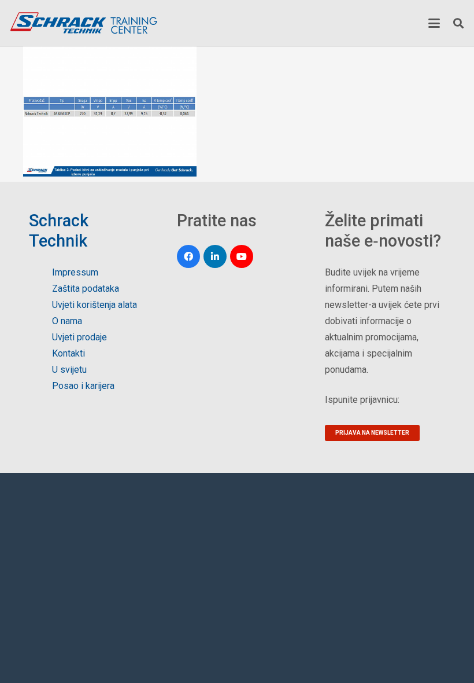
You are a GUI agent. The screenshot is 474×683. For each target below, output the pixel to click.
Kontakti (68, 353)
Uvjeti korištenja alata (94, 304)
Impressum (75, 272)
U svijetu (69, 369)
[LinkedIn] (215, 256)
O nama (67, 320)
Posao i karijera (83, 385)
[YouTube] (241, 256)
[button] (434, 23)
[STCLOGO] (83, 23)
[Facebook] (188, 256)
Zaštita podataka (85, 288)
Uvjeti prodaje (79, 337)
